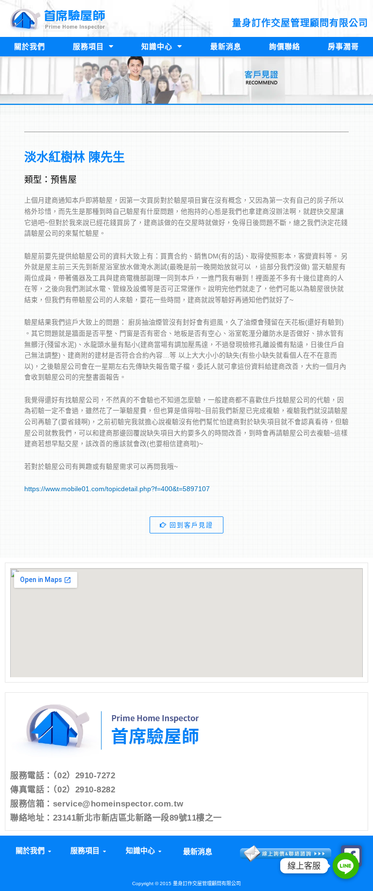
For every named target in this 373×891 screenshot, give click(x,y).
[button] (32, 851)
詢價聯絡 (284, 46)
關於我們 (29, 46)
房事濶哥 (343, 46)
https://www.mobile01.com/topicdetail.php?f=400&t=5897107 (117, 489)
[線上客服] (346, 866)
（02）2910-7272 (84, 775)
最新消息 (225, 46)
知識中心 (156, 46)
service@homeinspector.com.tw (118, 803)
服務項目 (88, 46)
